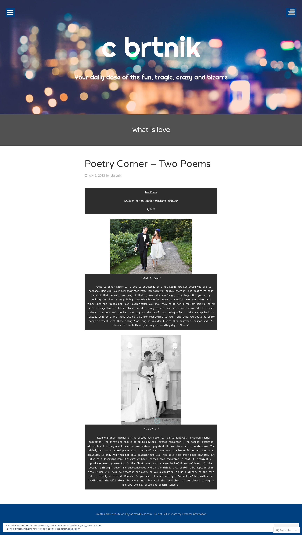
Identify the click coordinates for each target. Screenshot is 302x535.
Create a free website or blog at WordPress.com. (124, 514)
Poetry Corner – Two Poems (148, 163)
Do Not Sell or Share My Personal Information (179, 514)
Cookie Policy (73, 528)
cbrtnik (115, 175)
